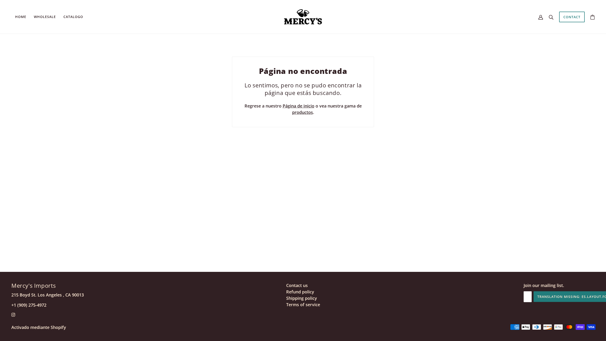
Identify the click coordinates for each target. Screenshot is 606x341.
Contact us (297, 285)
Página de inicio (298, 106)
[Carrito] (592, 17)
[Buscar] (551, 17)
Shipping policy (301, 298)
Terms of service (303, 304)
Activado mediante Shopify (38, 327)
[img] (13, 314)
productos (302, 112)
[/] (303, 16)
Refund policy (300, 292)
